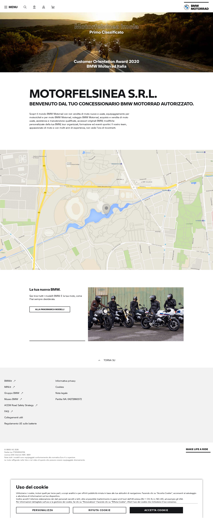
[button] (11, 7)
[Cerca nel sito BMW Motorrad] (25, 6)
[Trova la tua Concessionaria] (34, 6)
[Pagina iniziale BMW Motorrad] (196, 7)
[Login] (43, 6)
